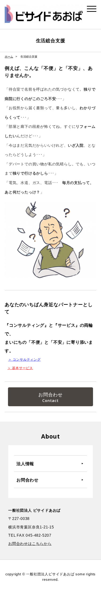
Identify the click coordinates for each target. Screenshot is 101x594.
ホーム (9, 56)
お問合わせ (50, 394)
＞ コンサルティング (24, 359)
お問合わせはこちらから (30, 544)
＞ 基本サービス (20, 368)
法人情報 (25, 463)
